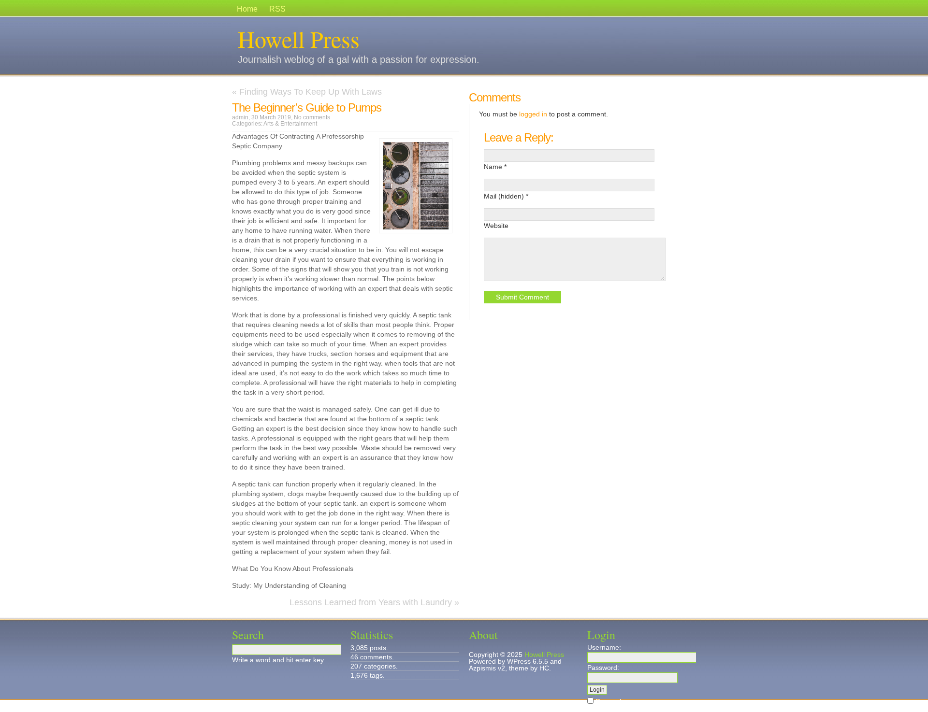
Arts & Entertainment (290, 123)
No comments (312, 117)
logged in (533, 114)
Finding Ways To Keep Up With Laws (310, 92)
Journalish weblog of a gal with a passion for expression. (358, 59)
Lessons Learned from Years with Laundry (371, 602)
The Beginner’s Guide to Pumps (306, 107)
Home (247, 9)
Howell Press (299, 38)
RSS (277, 9)
